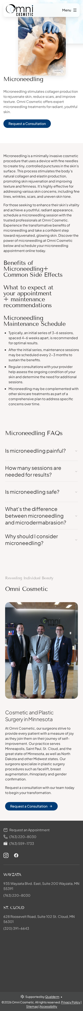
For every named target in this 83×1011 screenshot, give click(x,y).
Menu (66, 10)
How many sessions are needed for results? (33, 471)
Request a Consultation (27, 123)
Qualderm (52, 997)
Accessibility (48, 1006)
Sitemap (32, 1006)
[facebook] (16, 855)
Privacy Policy (70, 1002)
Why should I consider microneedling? (31, 539)
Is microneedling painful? (35, 450)
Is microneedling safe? (32, 491)
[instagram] (6, 855)
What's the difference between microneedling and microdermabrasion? (35, 516)
